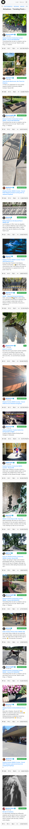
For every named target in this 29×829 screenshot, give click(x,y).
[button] (26, 2)
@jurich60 (9, 515)
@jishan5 (8, 553)
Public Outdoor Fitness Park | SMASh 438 (14, 631)
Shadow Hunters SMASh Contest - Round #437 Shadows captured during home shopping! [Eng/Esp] (14, 764)
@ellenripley (9, 462)
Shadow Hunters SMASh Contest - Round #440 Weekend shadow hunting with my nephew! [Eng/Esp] (14, 192)
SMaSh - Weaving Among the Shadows (13, 296)
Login (17, 2)
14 (15, 438)
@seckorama (9, 292)
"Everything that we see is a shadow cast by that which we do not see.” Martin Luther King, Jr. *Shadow (14, 43)
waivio (22, 6)
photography (8, 6)
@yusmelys (9, 426)
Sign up (22, 2)
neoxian (16, 6)
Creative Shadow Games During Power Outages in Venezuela (13, 434)
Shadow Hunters (22, 34)
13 (15, 771)
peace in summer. (7, 349)
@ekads (8, 217)
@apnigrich (9, 77)
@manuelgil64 (10, 34)
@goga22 (8, 256)
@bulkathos (9, 187)
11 (15, 308)
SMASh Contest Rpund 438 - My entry (13, 519)
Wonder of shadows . (8, 811)
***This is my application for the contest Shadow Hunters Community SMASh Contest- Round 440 (13, 86)
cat (25, 345)
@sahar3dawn (10, 345)
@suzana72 (9, 704)
